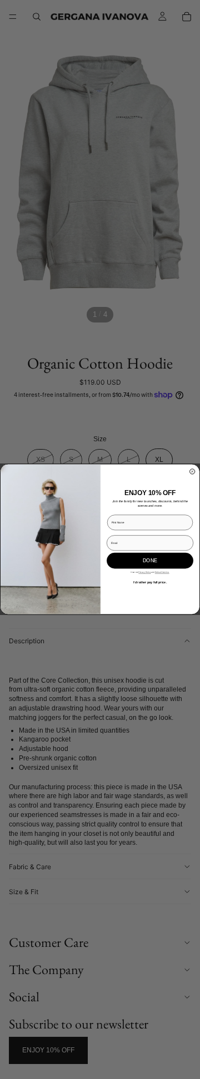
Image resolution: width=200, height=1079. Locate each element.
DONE (150, 560)
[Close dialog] (192, 471)
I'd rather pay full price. (150, 582)
